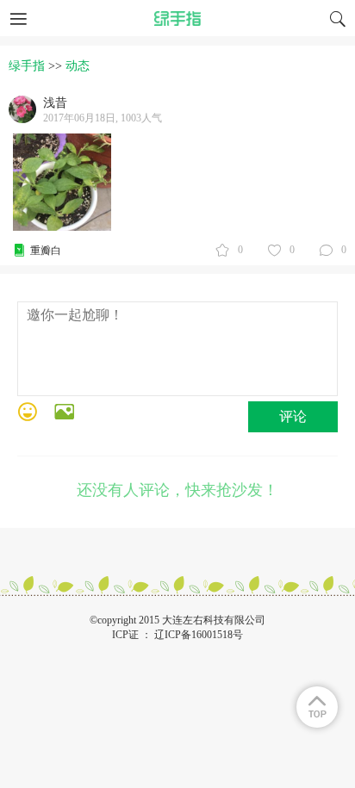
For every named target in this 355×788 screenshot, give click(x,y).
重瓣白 (45, 251)
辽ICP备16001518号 (198, 635)
